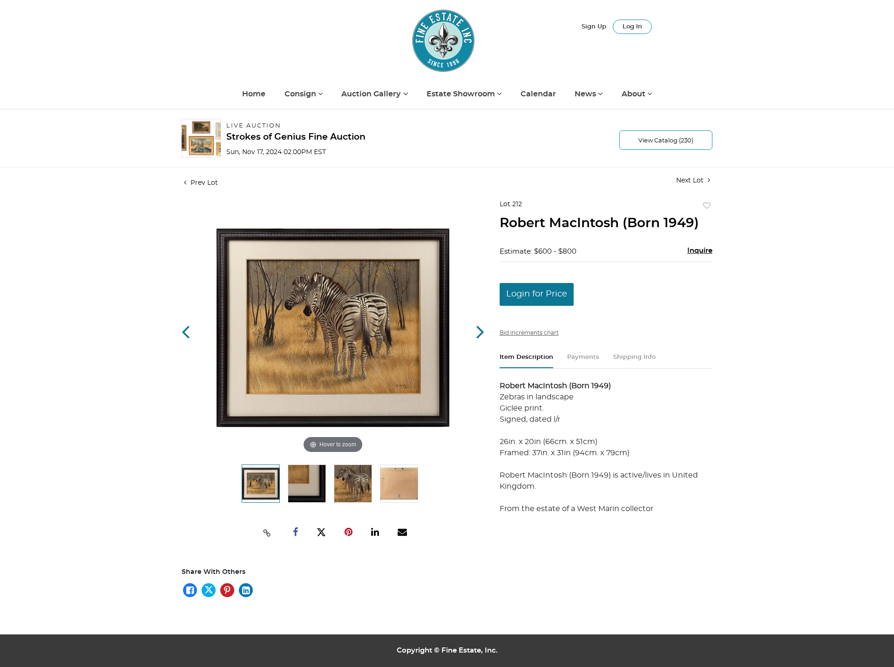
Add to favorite (706, 206)
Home (253, 94)
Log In (632, 27)
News (586, 94)
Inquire (699, 250)
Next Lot (690, 180)
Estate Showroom (462, 94)
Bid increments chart (529, 333)
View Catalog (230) (665, 141)
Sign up (594, 27)
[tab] (526, 361)
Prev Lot (203, 183)
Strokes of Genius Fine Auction (296, 137)
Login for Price (536, 294)
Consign (301, 94)
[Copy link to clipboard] (267, 532)
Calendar (538, 94)
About (634, 94)
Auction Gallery (371, 94)
